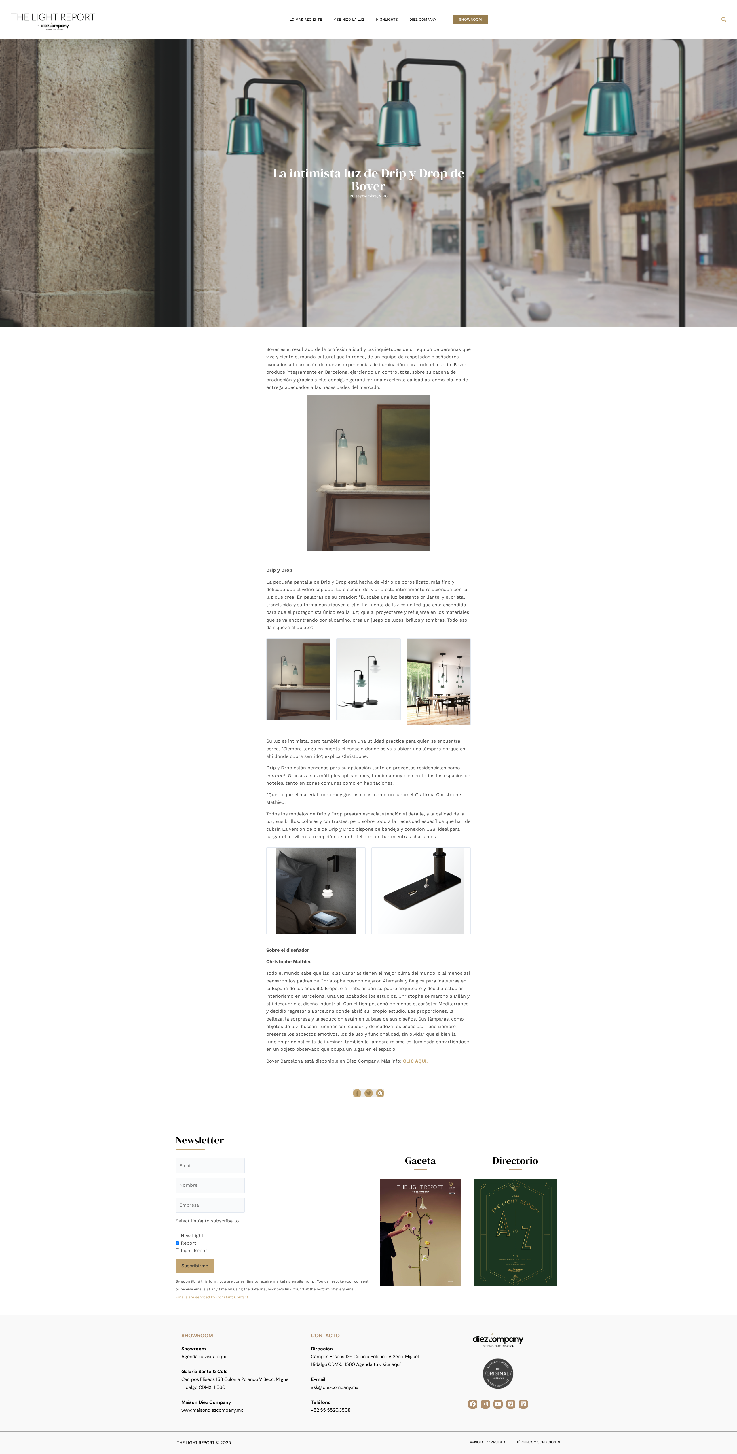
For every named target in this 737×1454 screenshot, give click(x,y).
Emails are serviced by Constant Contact (212, 1297)
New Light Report (192, 1239)
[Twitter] (368, 1093)
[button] (470, 19)
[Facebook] (357, 1093)
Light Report (195, 1250)
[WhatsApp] (380, 1093)
